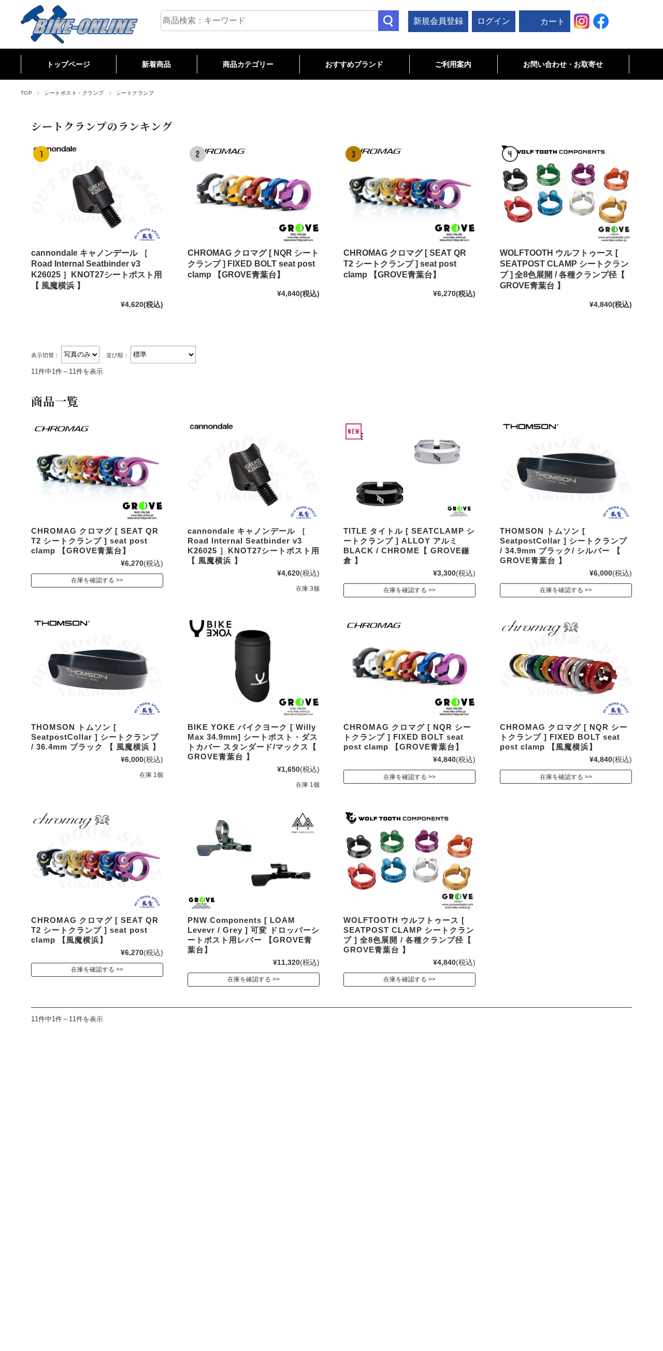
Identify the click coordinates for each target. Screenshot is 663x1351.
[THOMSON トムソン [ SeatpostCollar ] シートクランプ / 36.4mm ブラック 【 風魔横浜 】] (97, 667)
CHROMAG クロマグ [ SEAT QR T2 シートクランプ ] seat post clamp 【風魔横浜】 (94, 930)
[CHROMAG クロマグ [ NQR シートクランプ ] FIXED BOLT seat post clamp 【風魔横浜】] (566, 667)
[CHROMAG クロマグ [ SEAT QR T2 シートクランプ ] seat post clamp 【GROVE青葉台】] (409, 193)
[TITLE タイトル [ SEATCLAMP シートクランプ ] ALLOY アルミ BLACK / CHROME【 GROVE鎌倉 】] (409, 470)
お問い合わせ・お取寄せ (563, 64)
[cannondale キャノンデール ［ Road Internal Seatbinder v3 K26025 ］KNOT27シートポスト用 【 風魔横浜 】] (97, 193)
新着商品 (156, 64)
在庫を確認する (92, 580)
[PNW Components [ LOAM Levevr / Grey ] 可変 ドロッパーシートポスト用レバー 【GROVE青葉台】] (254, 860)
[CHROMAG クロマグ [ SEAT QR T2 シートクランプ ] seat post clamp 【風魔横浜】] (97, 860)
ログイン (493, 21)
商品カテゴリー (248, 64)
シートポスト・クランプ (74, 93)
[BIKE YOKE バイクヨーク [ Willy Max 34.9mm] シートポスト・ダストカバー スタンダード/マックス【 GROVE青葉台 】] (254, 667)
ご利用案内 (453, 64)
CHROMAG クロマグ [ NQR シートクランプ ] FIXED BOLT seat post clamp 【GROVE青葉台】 (253, 263)
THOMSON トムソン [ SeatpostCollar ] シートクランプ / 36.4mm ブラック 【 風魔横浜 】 (96, 737)
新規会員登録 (438, 21)
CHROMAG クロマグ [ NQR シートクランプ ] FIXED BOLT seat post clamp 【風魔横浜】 (564, 737)
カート (552, 21)
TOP (26, 93)
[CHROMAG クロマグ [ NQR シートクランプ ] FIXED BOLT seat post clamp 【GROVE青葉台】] (254, 193)
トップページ (68, 64)
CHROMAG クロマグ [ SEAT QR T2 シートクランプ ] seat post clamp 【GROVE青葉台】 (404, 263)
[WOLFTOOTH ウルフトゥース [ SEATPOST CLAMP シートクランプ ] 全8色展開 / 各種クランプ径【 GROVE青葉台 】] (566, 193)
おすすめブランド (354, 64)
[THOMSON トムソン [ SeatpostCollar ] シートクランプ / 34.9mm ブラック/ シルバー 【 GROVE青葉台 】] (566, 470)
